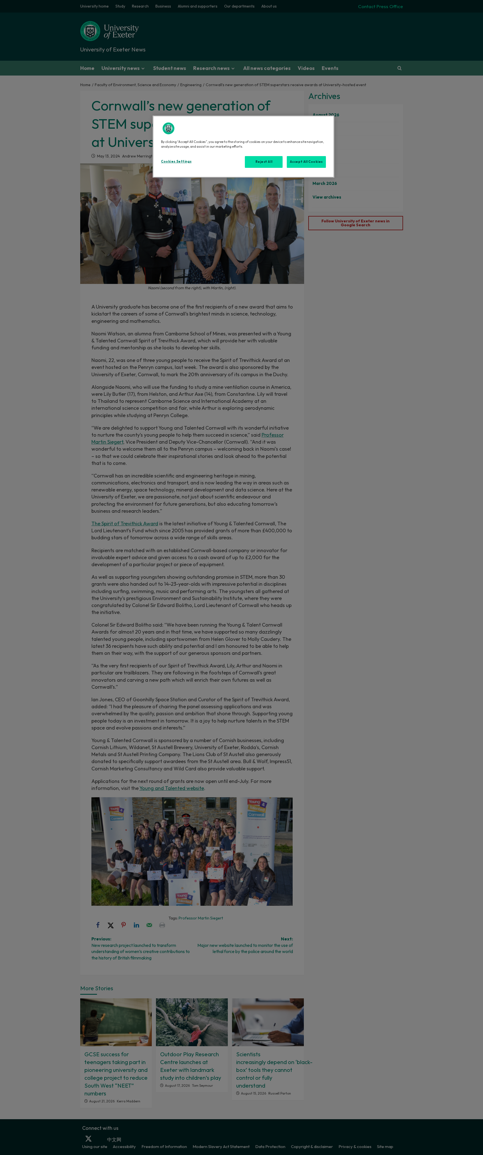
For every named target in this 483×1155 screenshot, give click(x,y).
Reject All (264, 162)
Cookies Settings (176, 161)
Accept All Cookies (306, 162)
